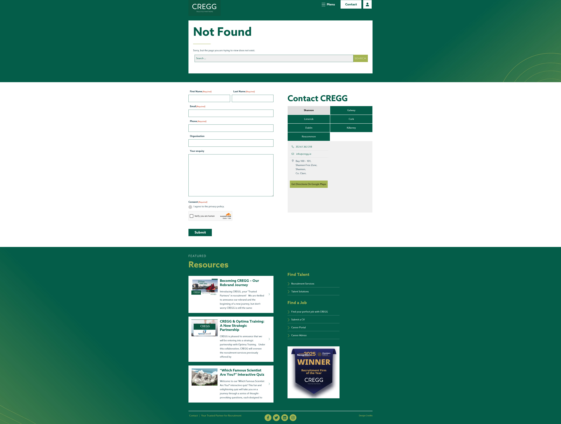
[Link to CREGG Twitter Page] (276, 417)
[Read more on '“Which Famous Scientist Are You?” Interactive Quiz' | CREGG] (269, 384)
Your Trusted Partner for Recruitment (221, 415)
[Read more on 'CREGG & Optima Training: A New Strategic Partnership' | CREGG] (269, 339)
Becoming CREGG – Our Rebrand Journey (239, 283)
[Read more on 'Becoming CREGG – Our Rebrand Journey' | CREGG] (269, 294)
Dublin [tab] (308, 128)
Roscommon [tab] (309, 136)
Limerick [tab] (308, 119)
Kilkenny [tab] (351, 128)
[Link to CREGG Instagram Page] (293, 417)
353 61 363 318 (304, 147)
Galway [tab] (351, 110)
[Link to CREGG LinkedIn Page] (284, 417)
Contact (351, 4)
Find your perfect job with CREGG (309, 312)
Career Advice (299, 335)
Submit (200, 232)
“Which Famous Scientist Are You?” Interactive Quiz (242, 372)
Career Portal (367, 4)
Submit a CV (298, 319)
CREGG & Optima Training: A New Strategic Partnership (242, 325)
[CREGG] (204, 8)
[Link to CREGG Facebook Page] (268, 417)
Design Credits (366, 415)
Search (360, 58)
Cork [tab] (351, 119)
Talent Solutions (300, 291)
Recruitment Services (302, 283)
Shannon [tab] (309, 110)
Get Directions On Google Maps (308, 184)
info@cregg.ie (303, 154)
